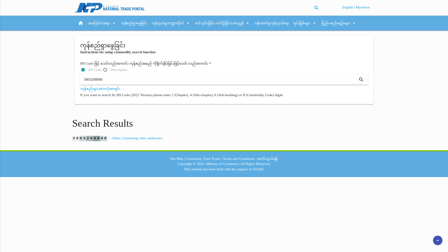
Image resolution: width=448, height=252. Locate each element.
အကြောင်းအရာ (102, 23)
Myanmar (363, 7)
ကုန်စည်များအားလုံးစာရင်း (100, 89)
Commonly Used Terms (203, 159)
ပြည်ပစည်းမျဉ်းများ (339, 23)
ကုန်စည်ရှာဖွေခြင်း (134, 23)
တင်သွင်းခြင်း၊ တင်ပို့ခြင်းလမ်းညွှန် (222, 23)
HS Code (95, 70)
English (348, 7)
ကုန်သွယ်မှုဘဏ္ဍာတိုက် (171, 23)
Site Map (176, 159)
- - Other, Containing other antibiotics (117, 138)
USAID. (258, 169)
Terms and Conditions (239, 159)
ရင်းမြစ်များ (305, 23)
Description (119, 70)
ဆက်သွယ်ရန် (267, 159)
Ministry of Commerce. (223, 164)
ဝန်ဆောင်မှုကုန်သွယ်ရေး (272, 23)
